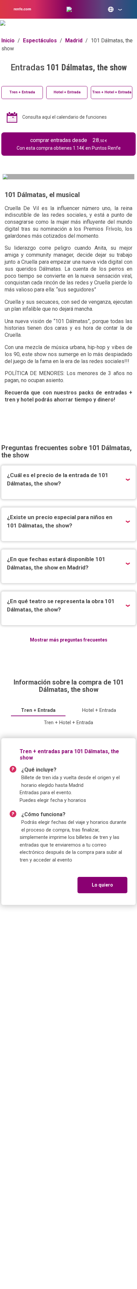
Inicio (8, 40)
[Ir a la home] (69, 9)
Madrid (73, 40)
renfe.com (22, 9)
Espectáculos (40, 40)
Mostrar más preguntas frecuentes (68, 639)
